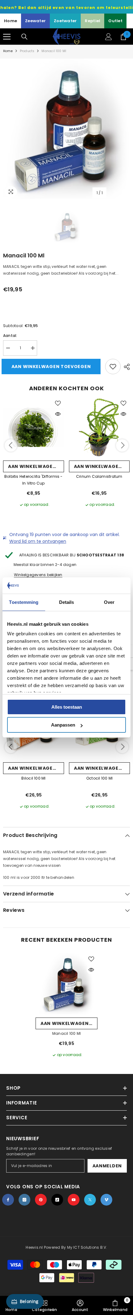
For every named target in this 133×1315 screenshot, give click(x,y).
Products (27, 51)
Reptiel (92, 21)
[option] (66, 129)
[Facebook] (8, 1200)
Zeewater (35, 21)
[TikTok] (57, 1200)
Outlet (115, 21)
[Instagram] (24, 1200)
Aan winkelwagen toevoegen (52, 366)
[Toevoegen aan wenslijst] (113, 366)
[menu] (7, 36)
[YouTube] (73, 1200)
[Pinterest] (41, 1200)
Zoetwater (65, 21)
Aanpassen (63, 724)
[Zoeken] (24, 36)
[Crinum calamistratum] (99, 427)
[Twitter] (90, 1200)
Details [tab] (66, 602)
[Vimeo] (106, 1200)
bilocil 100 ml (33, 778)
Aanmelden (107, 1166)
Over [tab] (109, 602)
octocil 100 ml (99, 778)
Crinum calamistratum (99, 476)
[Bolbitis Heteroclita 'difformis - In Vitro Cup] (33, 427)
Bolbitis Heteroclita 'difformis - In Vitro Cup (33, 480)
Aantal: (10, 335)
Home (10, 21)
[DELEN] (125, 366)
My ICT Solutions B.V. (87, 1247)
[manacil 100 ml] (66, 983)
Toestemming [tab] (23, 602)
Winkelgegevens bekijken (38, 574)
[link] (80, 1305)
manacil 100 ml (66, 1033)
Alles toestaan (66, 707)
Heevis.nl (35, 1247)
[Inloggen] (108, 36)
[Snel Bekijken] (57, 414)
